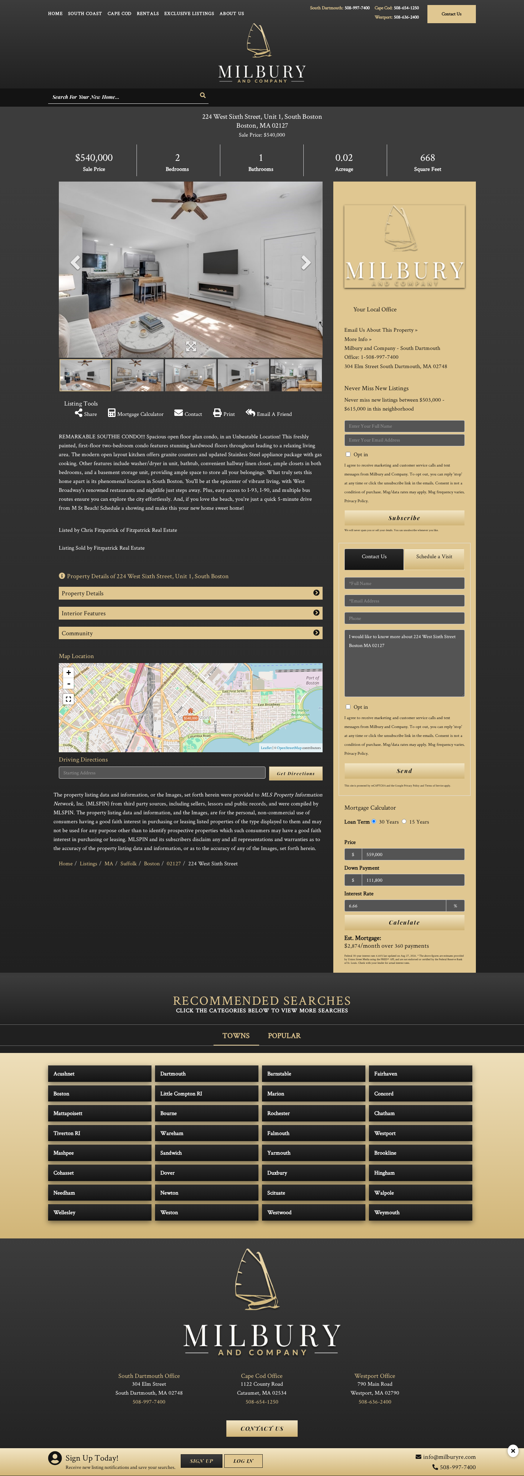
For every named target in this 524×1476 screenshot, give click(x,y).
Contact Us (452, 14)
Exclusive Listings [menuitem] (189, 13)
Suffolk (128, 863)
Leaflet (266, 747)
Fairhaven (385, 1073)
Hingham (384, 1172)
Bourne (168, 1113)
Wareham (172, 1133)
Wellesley (64, 1212)
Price (350, 842)
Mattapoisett (67, 1113)
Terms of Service (434, 785)
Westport (385, 1133)
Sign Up (201, 1460)
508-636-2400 (406, 17)
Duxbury (277, 1172)
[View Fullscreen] (68, 699)
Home (66, 863)
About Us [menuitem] (232, 13)
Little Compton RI (181, 1093)
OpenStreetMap (289, 747)
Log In (243, 1460)
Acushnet (64, 1073)
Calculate (404, 922)
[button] (203, 95)
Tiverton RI (66, 1133)
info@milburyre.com (449, 1456)
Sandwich (171, 1152)
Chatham (384, 1113)
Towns (236, 1035)
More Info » (357, 339)
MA (108, 863)
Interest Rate (359, 893)
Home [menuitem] (55, 13)
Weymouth (387, 1212)
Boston (152, 863)
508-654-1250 (406, 8)
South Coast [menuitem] (85, 13)
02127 (174, 863)
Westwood (279, 1212)
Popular (284, 1035)
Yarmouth (279, 1152)
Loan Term (357, 821)
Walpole (384, 1192)
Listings (88, 863)
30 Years (388, 821)
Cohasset (63, 1172)
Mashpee (63, 1152)
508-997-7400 (357, 8)
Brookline (385, 1152)
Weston (169, 1212)
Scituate (276, 1192)
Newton (169, 1192)
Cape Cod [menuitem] (120, 13)
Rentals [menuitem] (148, 13)
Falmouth (278, 1133)
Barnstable (279, 1073)
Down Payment (361, 867)
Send (404, 770)
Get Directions (296, 773)
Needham (64, 1192)
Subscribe (405, 517)
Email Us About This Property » (380, 330)
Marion (275, 1093)
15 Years (418, 821)
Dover (167, 1172)
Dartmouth (173, 1073)
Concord (384, 1093)
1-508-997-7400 (380, 357)
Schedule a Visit (434, 556)
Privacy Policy (356, 500)
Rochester (278, 1113)
